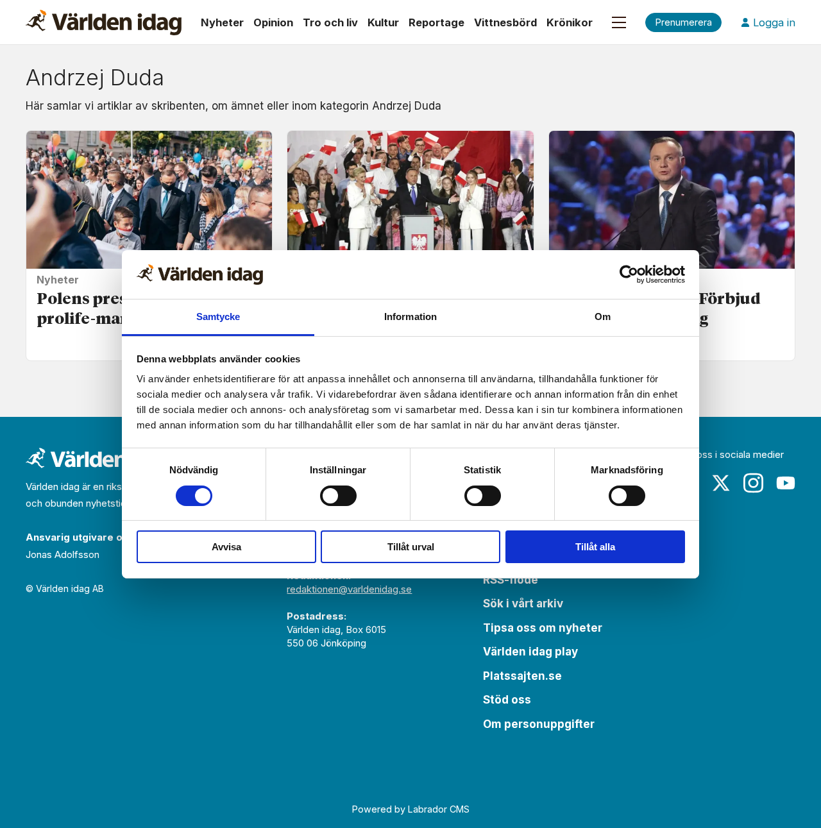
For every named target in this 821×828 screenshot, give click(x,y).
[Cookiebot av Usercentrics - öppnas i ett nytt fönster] (629, 274)
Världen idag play (530, 651)
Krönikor (569, 22)
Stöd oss (507, 699)
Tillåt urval (410, 546)
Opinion (273, 22)
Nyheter (222, 22)
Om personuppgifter (539, 724)
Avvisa (226, 546)
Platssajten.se (522, 676)
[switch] (338, 496)
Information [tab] (410, 316)
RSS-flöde (510, 579)
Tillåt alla (595, 546)
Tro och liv (330, 22)
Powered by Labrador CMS (411, 809)
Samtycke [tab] (218, 316)
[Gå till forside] (104, 22)
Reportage (436, 22)
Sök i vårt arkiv (523, 603)
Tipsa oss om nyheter (542, 627)
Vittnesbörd (505, 22)
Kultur (383, 22)
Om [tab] (603, 316)
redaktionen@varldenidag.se (349, 589)
